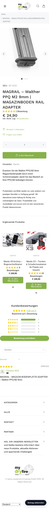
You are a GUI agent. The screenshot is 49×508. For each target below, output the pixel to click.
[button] (9, 111)
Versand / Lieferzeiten (15, 129)
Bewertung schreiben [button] (24, 338)
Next (45, 53)
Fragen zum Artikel (14, 135)
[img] (6, 367)
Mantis (16, 164)
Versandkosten (22, 119)
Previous (3, 53)
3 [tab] (25, 79)
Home (3, 14)
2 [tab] (23, 79)
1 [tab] (21, 79)
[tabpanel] (24, 52)
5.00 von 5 (31, 311)
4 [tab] (27, 79)
